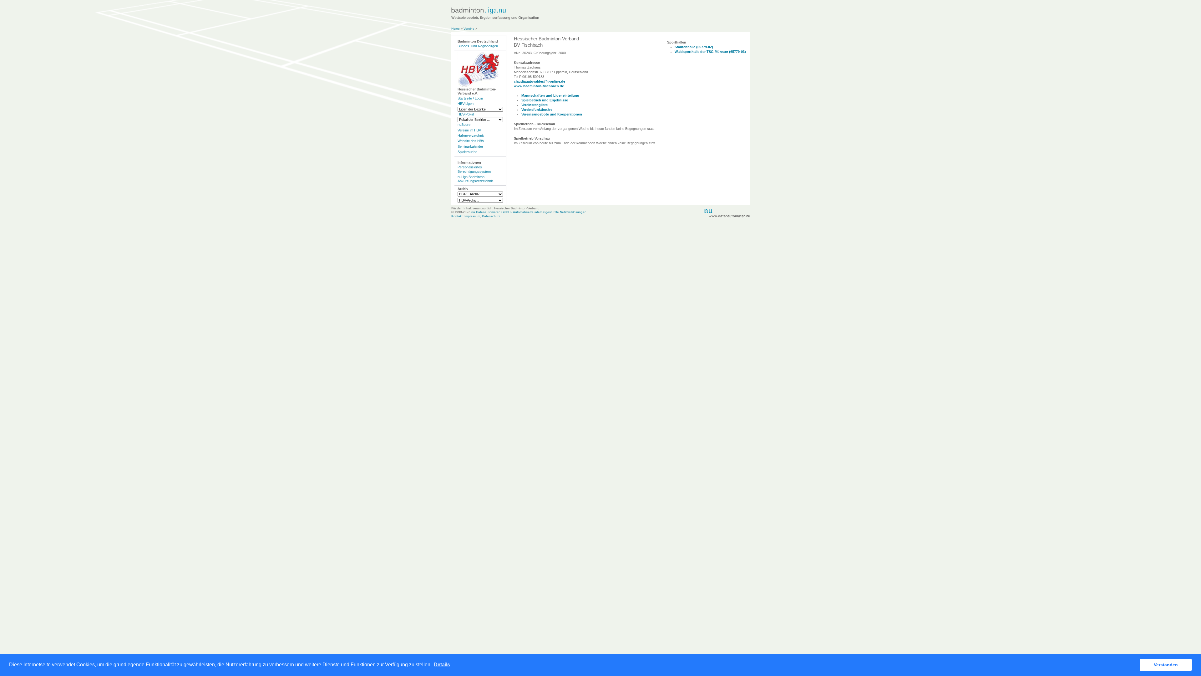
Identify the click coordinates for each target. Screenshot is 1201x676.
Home (455, 28)
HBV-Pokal (466, 114)
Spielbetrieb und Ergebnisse (544, 100)
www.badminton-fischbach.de (539, 86)
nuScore (464, 124)
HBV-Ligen (466, 103)
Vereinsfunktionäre (536, 109)
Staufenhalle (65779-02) (694, 47)
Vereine (469, 28)
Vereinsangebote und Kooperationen (551, 114)
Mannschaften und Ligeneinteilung (550, 95)
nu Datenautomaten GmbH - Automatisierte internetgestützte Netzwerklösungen (528, 212)
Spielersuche (467, 152)
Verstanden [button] (1166, 664)
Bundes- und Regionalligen (478, 46)
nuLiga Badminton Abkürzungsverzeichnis (476, 179)
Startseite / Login (470, 98)
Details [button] (442, 664)
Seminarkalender (470, 146)
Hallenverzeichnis (471, 135)
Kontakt (457, 216)
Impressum (472, 216)
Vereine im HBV (469, 130)
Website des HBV (471, 141)
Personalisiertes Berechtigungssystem (474, 169)
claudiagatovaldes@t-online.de (539, 81)
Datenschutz (491, 216)
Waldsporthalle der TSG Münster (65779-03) (710, 52)
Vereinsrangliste (534, 105)
